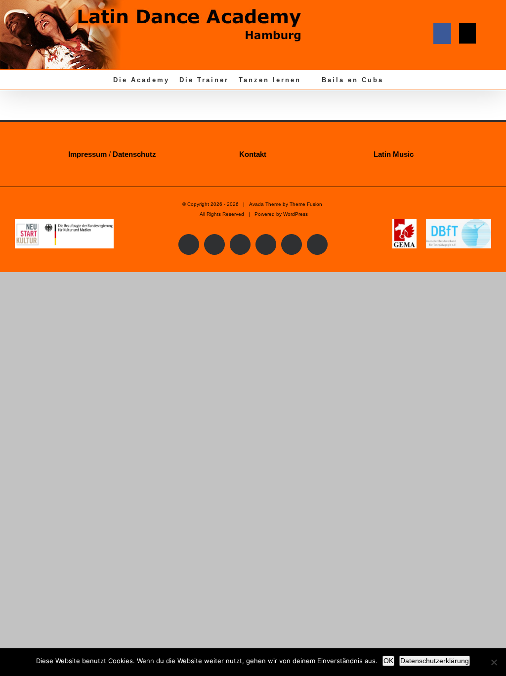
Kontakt (252, 154)
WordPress (295, 214)
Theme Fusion (306, 204)
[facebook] (442, 33)
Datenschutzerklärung (434, 661)
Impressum (87, 154)
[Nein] (494, 662)
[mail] (467, 33)
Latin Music (394, 154)
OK (388, 661)
